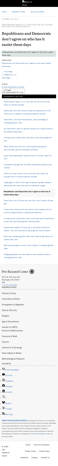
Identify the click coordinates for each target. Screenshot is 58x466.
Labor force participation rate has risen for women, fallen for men (28, 157)
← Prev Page (7, 71)
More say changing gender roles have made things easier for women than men (28, 238)
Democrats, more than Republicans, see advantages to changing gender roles (26, 121)
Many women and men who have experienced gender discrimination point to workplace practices (25, 148)
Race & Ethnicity (9, 310)
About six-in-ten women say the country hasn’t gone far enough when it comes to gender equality (26, 175)
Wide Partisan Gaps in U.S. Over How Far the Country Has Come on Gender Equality (27, 26)
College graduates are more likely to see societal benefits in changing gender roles (27, 256)
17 (15, 74)
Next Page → (7, 78)
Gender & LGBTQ (9, 327)
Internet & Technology (12, 347)
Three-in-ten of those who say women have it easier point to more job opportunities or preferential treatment (27, 211)
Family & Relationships (12, 330)
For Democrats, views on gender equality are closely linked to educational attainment (28, 130)
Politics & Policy (9, 293)
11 (10, 74)
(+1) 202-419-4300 (9, 285)
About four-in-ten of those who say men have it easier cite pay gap (28, 202)
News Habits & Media (11, 353)
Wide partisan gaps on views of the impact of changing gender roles (29, 247)
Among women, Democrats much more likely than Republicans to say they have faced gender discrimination (29, 220)
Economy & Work (9, 336)
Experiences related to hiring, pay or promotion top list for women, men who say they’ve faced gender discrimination (27, 229)
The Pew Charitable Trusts (40, 434)
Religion (5, 315)
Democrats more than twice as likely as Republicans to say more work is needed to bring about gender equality (27, 112)
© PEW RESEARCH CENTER (13, 87)
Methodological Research (13, 358)
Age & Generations (10, 321)
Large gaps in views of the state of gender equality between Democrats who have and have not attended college (27, 184)
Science (5, 341)
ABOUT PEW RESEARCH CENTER (14, 420)
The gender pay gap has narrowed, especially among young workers (27, 166)
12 (12, 74)
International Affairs (11, 298)
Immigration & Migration (13, 304)
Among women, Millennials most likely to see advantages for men (28, 139)
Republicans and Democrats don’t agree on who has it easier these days (27, 193)
